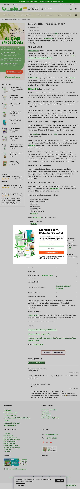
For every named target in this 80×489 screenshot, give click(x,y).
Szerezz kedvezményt (51, 252)
